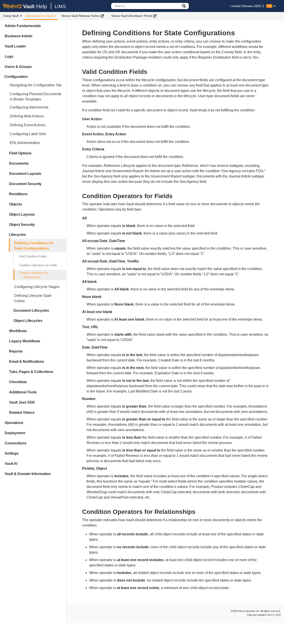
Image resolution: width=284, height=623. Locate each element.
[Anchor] (150, 71)
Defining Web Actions (27, 116)
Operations (14, 423)
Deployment (15, 433)
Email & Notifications (26, 361)
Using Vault (11, 16)
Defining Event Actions (27, 125)
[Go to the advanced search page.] (184, 6)
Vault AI (11, 463)
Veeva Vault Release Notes (80, 16)
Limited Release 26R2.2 (250, 6)
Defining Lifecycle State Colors (32, 298)
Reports (16, 351)
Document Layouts (25, 173)
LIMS (60, 6)
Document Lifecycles (31, 310)
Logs (9, 56)
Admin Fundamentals (23, 26)
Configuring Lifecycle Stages (36, 287)
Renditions (18, 194)
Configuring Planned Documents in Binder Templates (35, 96)
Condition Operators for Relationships (34, 275)
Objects (15, 204)
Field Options (20, 153)
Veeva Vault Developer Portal (131, 16)
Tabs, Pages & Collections (31, 372)
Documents (19, 163)
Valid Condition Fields (33, 256)
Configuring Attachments (29, 107)
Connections (15, 443)
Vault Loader (15, 46)
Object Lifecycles (28, 321)
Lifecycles (17, 235)
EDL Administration (25, 143)
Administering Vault (39, 16)
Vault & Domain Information (28, 474)
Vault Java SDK (22, 402)
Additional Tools (23, 392)
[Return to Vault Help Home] (27, 6)
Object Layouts (22, 214)
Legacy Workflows (24, 341)
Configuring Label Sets (28, 134)
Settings (12, 453)
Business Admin (18, 36)
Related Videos (22, 412)
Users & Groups (18, 67)
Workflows (18, 331)
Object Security (22, 225)
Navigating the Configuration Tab (35, 85)
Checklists (18, 382)
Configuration (16, 77)
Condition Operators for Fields (38, 265)
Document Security (25, 184)
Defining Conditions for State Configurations (33, 245)
